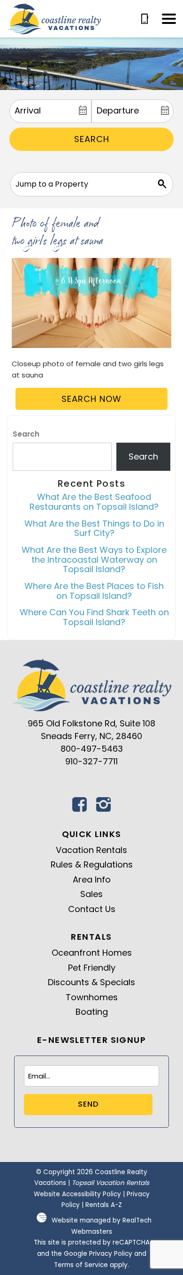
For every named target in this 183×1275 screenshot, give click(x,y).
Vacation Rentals (91, 850)
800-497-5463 (92, 748)
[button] (169, 19)
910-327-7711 (91, 761)
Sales (91, 894)
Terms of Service (81, 1264)
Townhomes (92, 997)
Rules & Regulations (92, 864)
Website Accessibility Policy (77, 1194)
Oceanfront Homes (92, 952)
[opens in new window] (80, 807)
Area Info (92, 879)
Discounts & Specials (91, 982)
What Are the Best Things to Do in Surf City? (94, 528)
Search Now (91, 399)
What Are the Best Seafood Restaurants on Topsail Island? (94, 502)
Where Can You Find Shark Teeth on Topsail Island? (94, 617)
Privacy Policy (110, 1253)
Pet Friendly (91, 967)
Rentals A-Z (103, 1204)
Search (91, 139)
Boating (92, 1012)
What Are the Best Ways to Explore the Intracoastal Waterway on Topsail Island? (94, 559)
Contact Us (91, 909)
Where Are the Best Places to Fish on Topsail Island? (94, 591)
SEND (88, 1104)
